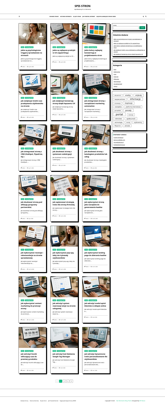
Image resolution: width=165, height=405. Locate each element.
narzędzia (118, 107)
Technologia (117, 81)
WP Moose (142, 401)
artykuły (138, 95)
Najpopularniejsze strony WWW (106, 16)
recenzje (130, 115)
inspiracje (128, 103)
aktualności (117, 95)
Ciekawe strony (54, 16)
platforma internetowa (133, 107)
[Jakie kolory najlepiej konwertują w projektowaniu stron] (96, 33)
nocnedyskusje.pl (119, 142)
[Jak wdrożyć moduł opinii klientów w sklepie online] (96, 287)
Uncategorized (29, 47)
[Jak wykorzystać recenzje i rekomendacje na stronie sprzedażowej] (32, 236)
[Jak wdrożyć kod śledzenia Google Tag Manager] (64, 337)
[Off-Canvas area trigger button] (19, 16)
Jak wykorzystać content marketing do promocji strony (31, 306)
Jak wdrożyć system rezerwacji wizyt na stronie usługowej (64, 306)
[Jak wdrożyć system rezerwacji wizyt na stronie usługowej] (64, 287)
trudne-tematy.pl (118, 137)
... (32, 61)
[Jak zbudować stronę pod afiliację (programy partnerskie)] (32, 185)
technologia (118, 122)
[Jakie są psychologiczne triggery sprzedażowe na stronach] (32, 33)
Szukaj (115, 25)
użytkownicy (138, 122)
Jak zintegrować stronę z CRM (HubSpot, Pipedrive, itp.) (32, 154)
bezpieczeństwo (120, 99)
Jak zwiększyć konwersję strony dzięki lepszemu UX (128, 54)
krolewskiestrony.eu (119, 145)
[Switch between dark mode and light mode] (143, 16)
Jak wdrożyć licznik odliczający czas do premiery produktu (29, 356)
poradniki (118, 110)
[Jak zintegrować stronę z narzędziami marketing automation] (96, 84)
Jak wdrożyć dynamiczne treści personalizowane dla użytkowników (95, 356)
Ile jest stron (77, 16)
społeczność (130, 119)
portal (119, 114)
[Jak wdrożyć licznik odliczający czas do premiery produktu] (32, 337)
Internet (116, 77)
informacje (135, 99)
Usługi (115, 86)
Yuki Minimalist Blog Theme (124, 401)
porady (128, 110)
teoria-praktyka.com (119, 140)
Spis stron (82, 6)
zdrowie (127, 126)
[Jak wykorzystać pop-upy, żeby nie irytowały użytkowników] (64, 236)
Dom (115, 69)
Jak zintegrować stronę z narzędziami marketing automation (94, 103)
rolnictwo (118, 119)
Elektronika (117, 72)
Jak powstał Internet (88, 16)
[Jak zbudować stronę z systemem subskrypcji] (64, 135)
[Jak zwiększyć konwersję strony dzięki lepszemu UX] (64, 84)
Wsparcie (118, 126)
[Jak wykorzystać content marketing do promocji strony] (32, 287)
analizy (128, 95)
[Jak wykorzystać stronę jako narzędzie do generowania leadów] (96, 185)
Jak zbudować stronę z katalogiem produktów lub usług (95, 154)
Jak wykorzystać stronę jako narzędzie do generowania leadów (94, 204)
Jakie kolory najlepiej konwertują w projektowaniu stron (93, 53)
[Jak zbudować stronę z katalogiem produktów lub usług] (96, 135)
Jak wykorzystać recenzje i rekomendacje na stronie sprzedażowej (32, 255)
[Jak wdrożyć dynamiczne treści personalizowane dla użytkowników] (96, 337)
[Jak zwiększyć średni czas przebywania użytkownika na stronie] (32, 84)
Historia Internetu (66, 16)
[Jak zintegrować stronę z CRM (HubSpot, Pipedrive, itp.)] (32, 135)
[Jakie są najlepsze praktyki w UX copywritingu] (64, 33)
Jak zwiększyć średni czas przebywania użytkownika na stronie (32, 103)
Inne (22, 47)
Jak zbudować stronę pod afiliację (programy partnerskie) (31, 204)
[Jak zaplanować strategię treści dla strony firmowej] (64, 185)
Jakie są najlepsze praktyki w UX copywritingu (127, 43)
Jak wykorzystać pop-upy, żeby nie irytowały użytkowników (63, 255)
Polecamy (116, 79)
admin (23, 66)
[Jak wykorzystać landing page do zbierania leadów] (96, 236)
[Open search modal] (145, 16)
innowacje (117, 103)
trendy (128, 122)
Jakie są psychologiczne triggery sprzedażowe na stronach (31, 53)
